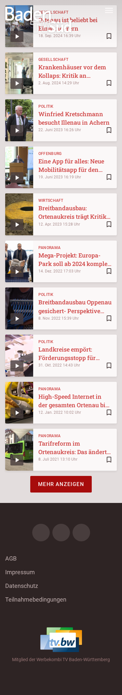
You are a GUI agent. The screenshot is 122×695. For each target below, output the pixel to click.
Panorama (49, 248)
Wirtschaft (50, 200)
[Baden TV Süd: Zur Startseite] (38, 20)
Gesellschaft (53, 60)
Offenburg (50, 154)
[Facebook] (41, 532)
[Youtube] (81, 532)
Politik (45, 106)
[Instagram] (61, 532)
